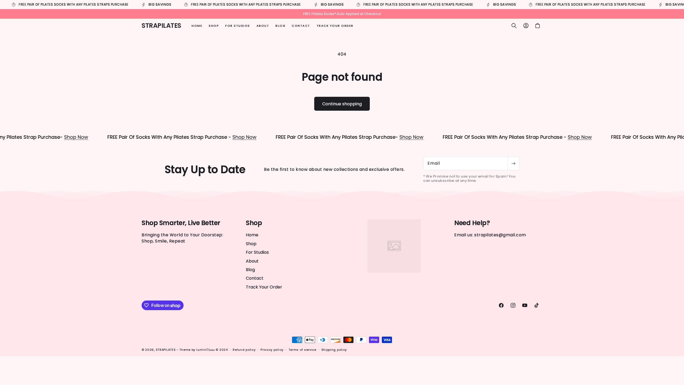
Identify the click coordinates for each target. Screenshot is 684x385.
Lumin (205, 350)
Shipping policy (334, 350)
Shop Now (63, 137)
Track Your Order (264, 287)
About (252, 261)
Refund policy (244, 350)
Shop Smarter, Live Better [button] (181, 223)
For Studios (257, 252)
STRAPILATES (166, 350)
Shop (251, 244)
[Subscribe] (513, 163)
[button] (514, 26)
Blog (250, 270)
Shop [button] (254, 223)
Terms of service (302, 350)
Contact (254, 278)
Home (252, 235)
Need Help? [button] (472, 223)
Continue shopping (342, 104)
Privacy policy (272, 350)
